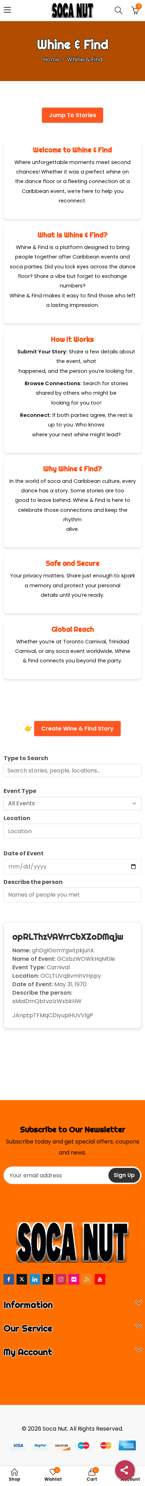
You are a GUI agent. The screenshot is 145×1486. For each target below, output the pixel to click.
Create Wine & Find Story (77, 728)
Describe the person (33, 882)
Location (17, 818)
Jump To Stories (72, 115)
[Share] (125, 1470)
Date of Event (24, 853)
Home (51, 59)
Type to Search (26, 758)
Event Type (20, 791)
